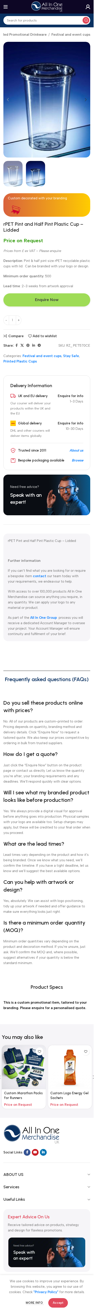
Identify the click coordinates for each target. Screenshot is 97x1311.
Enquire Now (47, 299)
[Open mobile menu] (5, 6)
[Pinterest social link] (28, 345)
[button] (7, 99)
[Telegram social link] (39, 345)
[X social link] (22, 345)
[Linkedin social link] (33, 345)
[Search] (86, 20)
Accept (58, 1302)
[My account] (87, 6)
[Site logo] (47, 7)
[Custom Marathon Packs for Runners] (24, 1067)
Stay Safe (71, 356)
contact (39, 576)
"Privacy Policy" (45, 1292)
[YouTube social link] (35, 1152)
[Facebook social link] (16, 345)
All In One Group (44, 618)
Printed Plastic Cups (20, 361)
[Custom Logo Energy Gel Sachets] (70, 1067)
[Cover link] (46, 495)
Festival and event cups (70, 35)
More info (35, 1302)
